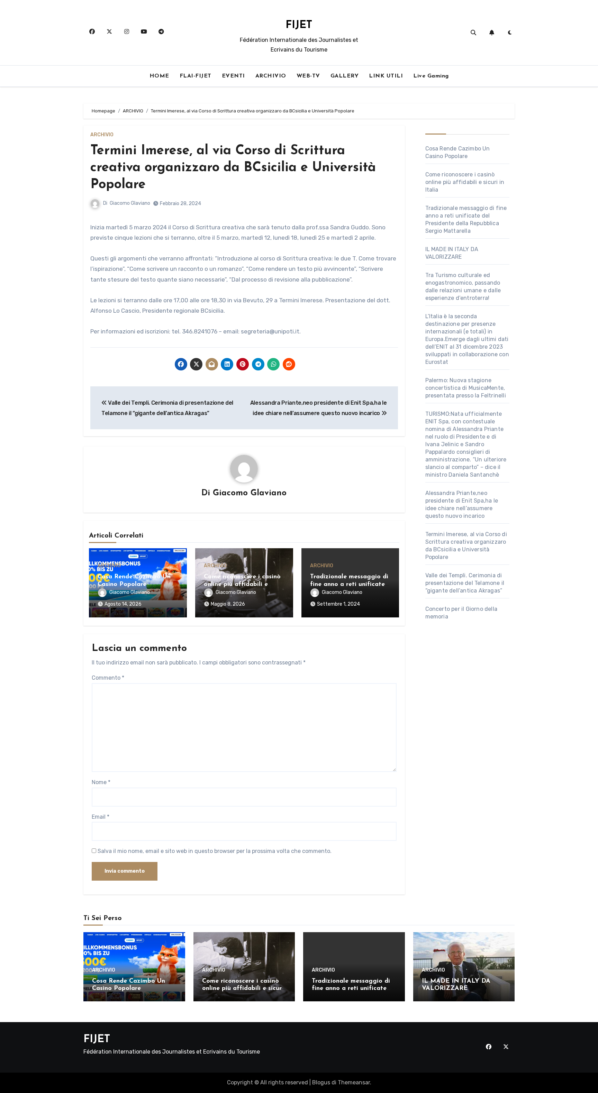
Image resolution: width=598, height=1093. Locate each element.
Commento (108, 677)
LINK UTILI (386, 76)
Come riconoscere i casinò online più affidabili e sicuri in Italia (242, 584)
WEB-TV (308, 76)
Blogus (321, 1082)
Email (100, 817)
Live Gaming (431, 76)
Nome (101, 782)
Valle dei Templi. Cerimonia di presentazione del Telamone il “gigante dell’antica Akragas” (465, 583)
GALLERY (344, 76)
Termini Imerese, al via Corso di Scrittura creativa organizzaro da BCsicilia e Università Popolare (233, 168)
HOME (159, 76)
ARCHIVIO (270, 76)
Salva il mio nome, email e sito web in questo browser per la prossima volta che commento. (215, 851)
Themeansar (354, 1082)
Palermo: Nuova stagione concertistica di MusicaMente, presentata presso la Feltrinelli (465, 388)
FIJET (299, 25)
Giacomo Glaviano (130, 203)
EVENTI (233, 76)
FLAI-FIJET (195, 76)
